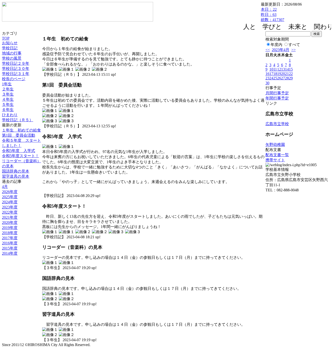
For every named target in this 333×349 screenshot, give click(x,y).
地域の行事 (11, 53)
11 (275, 69)
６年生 (8, 110)
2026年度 (10, 192)
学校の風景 (11, 58)
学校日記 (10, 48)
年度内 (276, 45)
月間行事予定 (277, 93)
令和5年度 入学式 (18, 151)
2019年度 (10, 228)
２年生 (8, 89)
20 (283, 74)
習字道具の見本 (15, 176)
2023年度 (10, 207)
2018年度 (10, 233)
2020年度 (10, 222)
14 (287, 69)
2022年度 (10, 212)
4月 (5, 187)
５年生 (8, 104)
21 (287, 74)
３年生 (8, 94)
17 (271, 74)
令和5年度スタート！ (20, 156)
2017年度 (10, 238)
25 (275, 78)
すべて (294, 45)
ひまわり (10, 115)
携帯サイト (275, 160)
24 (271, 78)
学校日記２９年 (15, 63)
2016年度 (10, 243)
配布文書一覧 (277, 155)
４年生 (8, 99)
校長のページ (13, 79)
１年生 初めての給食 (21, 130)
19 (279, 74)
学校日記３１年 (15, 74)
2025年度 (10, 197)
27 (283, 78)
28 (287, 78)
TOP (6, 38)
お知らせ (10, 43)
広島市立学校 (277, 124)
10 (271, 69)
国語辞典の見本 (15, 171)
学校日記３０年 (15, 68)
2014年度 (10, 253)
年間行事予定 (277, 98)
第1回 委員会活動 (18, 135)
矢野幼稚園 (275, 144)
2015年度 (10, 248)
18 (275, 74)
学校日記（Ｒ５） (17, 120)
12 (279, 69)
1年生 (7, 84)
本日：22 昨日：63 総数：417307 (272, 14)
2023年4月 (280, 50)
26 (279, 78)
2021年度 (10, 217)
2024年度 (10, 202)
